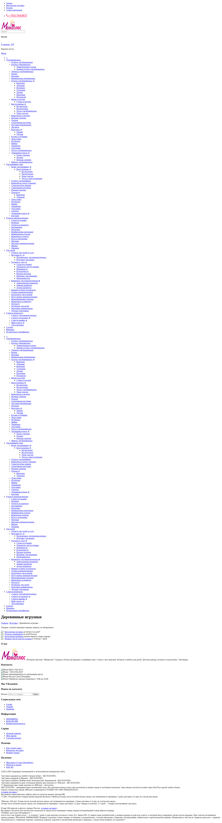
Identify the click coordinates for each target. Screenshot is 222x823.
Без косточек (21, 106)
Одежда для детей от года (22, 253)
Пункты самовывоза (14, 634)
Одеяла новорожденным (22, 292)
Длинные (20, 85)
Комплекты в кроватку (21, 301)
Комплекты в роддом (20, 116)
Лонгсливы (16, 139)
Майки (14, 143)
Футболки (15, 141)
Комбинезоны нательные (22, 232)
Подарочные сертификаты (17, 332)
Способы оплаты (13, 738)
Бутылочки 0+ (22, 271)
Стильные (20, 90)
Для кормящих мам (14, 164)
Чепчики (15, 241)
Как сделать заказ (13, 748)
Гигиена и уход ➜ (19, 262)
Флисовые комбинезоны (22, 308)
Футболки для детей (20, 306)
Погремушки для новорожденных (31, 257)
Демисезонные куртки (26, 67)
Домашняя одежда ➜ (20, 153)
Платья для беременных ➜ (22, 81)
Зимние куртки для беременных (30, 69)
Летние (19, 92)
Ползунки (15, 229)
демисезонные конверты (27, 283)
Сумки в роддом (23, 102)
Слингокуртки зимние (21, 185)
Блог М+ (10, 767)
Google (9, 704)
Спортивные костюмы (21, 122)
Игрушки (14, 623)
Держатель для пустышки (27, 267)
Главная (4, 623)
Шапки (14, 246)
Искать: (4, 694)
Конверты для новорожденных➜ (25, 281)
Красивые (20, 95)
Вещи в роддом (18, 99)
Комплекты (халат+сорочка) (23, 183)
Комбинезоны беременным (23, 78)
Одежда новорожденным (17, 218)
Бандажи (15, 76)
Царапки (15, 248)
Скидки (9, 327)
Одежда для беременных (22, 62)
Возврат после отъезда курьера (18, 639)
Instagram (10, 709)
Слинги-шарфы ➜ (19, 320)
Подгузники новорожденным (24, 297)
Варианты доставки (15, 750)
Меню (3, 53)
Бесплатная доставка (15, 5)
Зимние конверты (24, 285)
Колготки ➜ (16, 130)
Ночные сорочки (18, 118)
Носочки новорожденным (22, 243)
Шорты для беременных (22, 162)
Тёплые (19, 134)
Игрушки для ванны (25, 260)
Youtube (9, 707)
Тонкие (19, 132)
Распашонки (16, 227)
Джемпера (15, 146)
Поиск (36, 694)
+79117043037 (18, 15)
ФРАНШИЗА (12, 719)
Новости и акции (13, 765)
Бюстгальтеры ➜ (18, 104)
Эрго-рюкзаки (17, 325)
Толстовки (16, 148)
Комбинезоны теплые (20, 234)
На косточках (22, 109)
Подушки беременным (21, 125)
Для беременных (13, 60)
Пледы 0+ (15, 304)
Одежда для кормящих (21, 181)
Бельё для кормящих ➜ (21, 167)
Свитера (15, 211)
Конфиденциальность (15, 723)
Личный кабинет (13, 733)
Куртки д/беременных (21, 64)
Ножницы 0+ (22, 269)
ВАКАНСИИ (12, 721)
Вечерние (20, 88)
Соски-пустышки (19, 220)
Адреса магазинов (14, 10)
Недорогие (21, 97)
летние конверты (23, 288)
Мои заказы (11, 736)
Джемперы (16, 206)
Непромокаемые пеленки (22, 299)
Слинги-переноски (14, 313)
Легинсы (15, 127)
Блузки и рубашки (19, 136)
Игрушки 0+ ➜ (17, 255)
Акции (9, 3)
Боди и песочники (19, 239)
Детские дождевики (20, 311)
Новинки (10, 330)
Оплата (9, 8)
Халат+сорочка (23, 155)
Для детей (10, 250)
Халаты (14, 120)
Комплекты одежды (20, 236)
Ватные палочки (23, 274)
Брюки (14, 74)
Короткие (20, 83)
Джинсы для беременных (22, 71)
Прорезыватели (23, 278)
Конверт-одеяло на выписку (23, 290)
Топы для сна (22, 113)
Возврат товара (13, 753)
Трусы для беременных (26, 111)
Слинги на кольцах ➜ (20, 318)
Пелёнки (15, 223)
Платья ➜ (15, 192)
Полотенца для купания (21, 294)
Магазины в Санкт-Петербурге (19, 762)
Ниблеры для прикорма (26, 276)
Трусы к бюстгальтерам (32, 178)
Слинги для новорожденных (23, 315)
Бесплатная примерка (14, 636)
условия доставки (9, 792)
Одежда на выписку (20, 225)
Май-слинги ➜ (17, 323)
